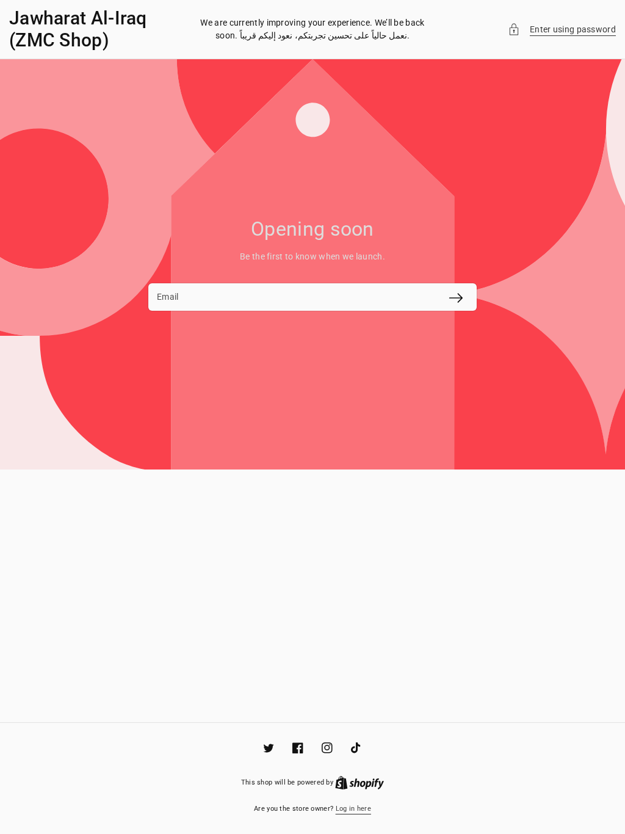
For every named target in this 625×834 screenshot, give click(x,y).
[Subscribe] (456, 298)
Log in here (353, 809)
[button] (562, 29)
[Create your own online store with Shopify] (359, 782)
